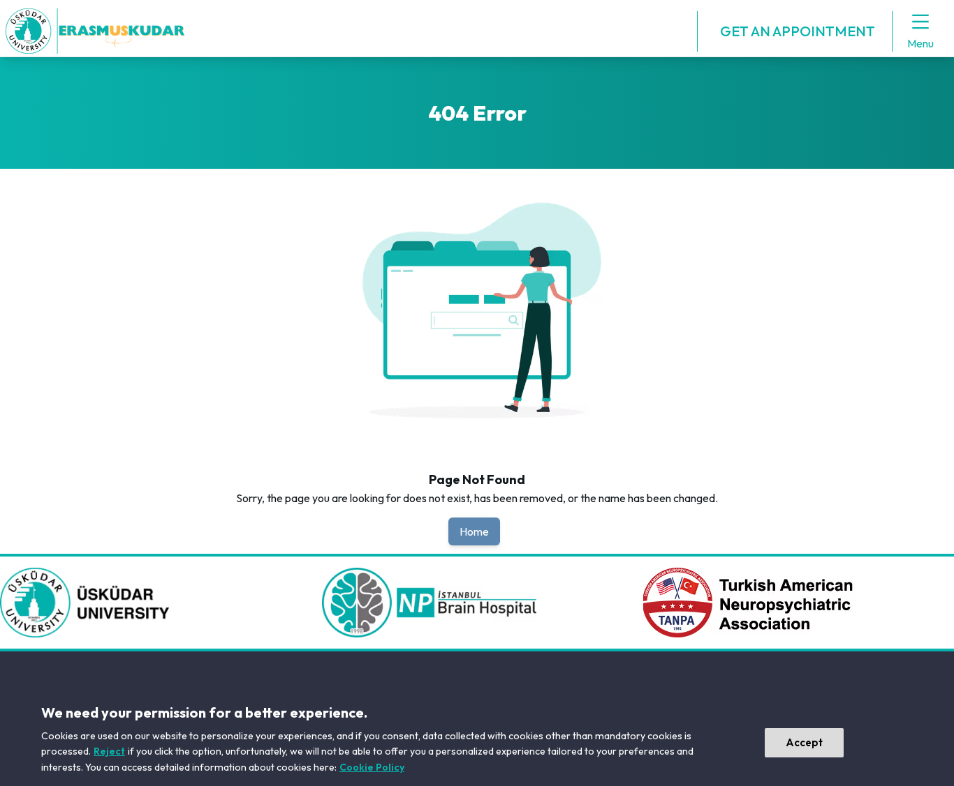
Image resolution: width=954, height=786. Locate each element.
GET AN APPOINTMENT (797, 31)
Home (474, 531)
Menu (920, 43)
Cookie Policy (371, 767)
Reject (109, 751)
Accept (804, 742)
